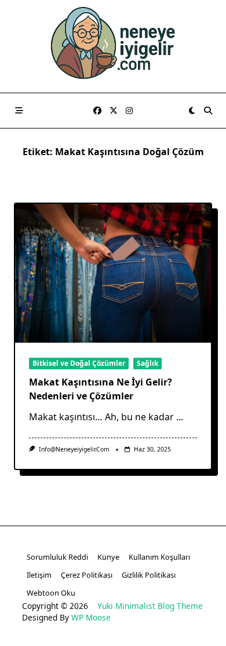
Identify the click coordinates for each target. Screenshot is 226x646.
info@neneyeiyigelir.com (74, 449)
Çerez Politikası (86, 575)
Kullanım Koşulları (159, 557)
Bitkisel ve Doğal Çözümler (78, 363)
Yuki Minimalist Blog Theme (150, 605)
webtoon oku (51, 593)
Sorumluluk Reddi (57, 557)
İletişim (39, 575)
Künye (108, 557)
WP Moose (91, 617)
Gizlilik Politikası (149, 575)
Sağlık (147, 363)
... (179, 416)
